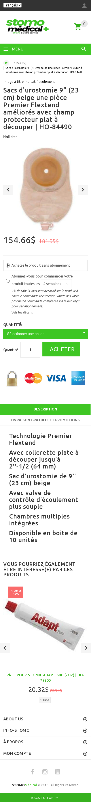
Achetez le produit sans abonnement (40, 265)
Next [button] (83, 190)
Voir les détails (22, 312)
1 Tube (44, 699)
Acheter (61, 349)
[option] (45, 189)
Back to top (42, 797)
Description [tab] (45, 409)
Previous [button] (8, 190)
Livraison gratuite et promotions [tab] (45, 420)
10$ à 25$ (20, 63)
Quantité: (12, 325)
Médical (24, 785)
